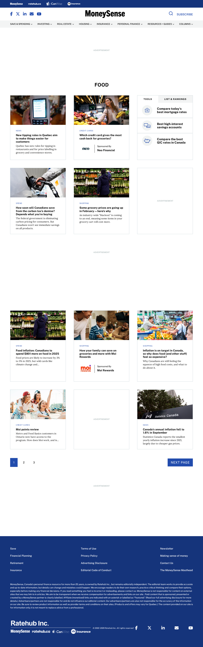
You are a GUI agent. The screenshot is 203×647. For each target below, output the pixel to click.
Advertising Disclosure (94, 563)
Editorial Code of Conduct (96, 570)
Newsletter (166, 548)
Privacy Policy (89, 555)
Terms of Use (88, 548)
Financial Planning (21, 555)
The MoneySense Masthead (176, 570)
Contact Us (166, 563)
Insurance (16, 570)
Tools (148, 99)
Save (13, 548)
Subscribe (185, 14)
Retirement (16, 563)
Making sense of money (174, 555)
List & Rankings (175, 99)
